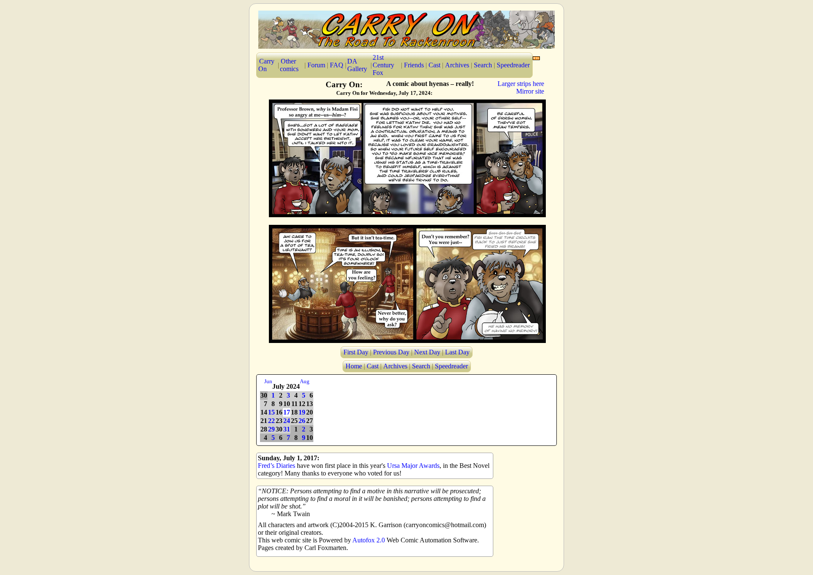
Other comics (289, 65)
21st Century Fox (383, 65)
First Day (355, 352)
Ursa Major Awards (413, 465)
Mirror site (530, 91)
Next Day (427, 352)
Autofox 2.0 (368, 540)
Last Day (457, 352)
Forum (316, 65)
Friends (414, 65)
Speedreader (513, 65)
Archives (457, 65)
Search (483, 65)
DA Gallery (357, 65)
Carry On (266, 65)
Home (354, 366)
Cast (434, 65)
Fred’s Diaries (276, 465)
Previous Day (391, 352)
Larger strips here (521, 83)
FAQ (336, 65)
